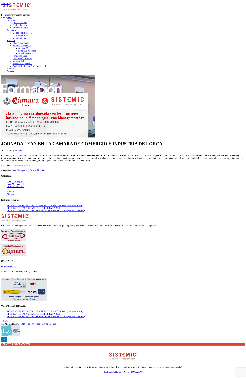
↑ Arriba (5, 321)
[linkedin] (4, 339)
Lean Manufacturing (16, 186)
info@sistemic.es (8, 266)
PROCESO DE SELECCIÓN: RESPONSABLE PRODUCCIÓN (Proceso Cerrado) (46, 210)
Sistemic (5, 3)
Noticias (41, 170)
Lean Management (20, 170)
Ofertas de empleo (15, 181)
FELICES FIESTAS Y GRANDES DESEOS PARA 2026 (33, 208)
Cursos (33, 170)
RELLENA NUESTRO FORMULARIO (123, 372)
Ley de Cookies (49, 324)
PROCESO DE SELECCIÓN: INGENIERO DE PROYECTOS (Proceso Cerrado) (45, 205)
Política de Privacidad (30, 324)
